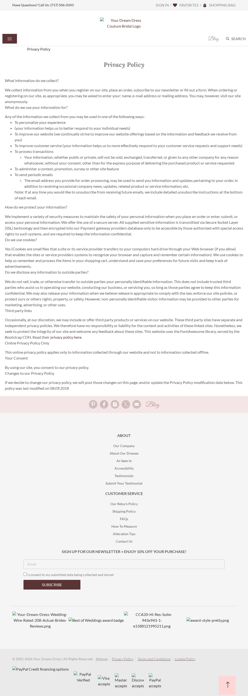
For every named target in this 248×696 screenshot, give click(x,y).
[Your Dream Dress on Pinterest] (93, 404)
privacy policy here (65, 337)
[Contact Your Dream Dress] (136, 404)
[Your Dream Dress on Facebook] (104, 404)
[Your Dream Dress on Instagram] (115, 404)
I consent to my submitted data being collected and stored (70, 575)
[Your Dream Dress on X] (126, 404)
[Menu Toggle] (9, 39)
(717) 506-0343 (62, 5)
